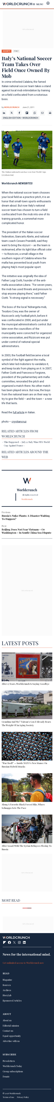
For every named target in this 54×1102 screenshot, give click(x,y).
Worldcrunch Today (12, 1066)
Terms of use (8, 1097)
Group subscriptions (13, 1071)
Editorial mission (11, 1025)
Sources (7, 985)
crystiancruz (19, 421)
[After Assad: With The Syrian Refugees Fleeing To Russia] (27, 829)
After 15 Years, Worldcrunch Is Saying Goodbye (25, 683)
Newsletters (9, 1060)
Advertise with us (11, 1041)
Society (6, 51)
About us (7, 1020)
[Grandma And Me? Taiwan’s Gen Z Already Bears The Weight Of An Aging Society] (27, 705)
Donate (6, 1076)
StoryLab (7, 995)
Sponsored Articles (12, 1000)
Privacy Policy (23, 1097)
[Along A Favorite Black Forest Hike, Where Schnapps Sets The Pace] (27, 788)
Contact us (8, 1030)
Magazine (7, 979)
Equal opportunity (12, 1035)
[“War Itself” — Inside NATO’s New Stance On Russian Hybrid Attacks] (27, 746)
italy (16, 51)
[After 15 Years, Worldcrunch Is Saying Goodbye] (27, 667)
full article (18, 412)
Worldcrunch (12, 107)
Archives (7, 990)
